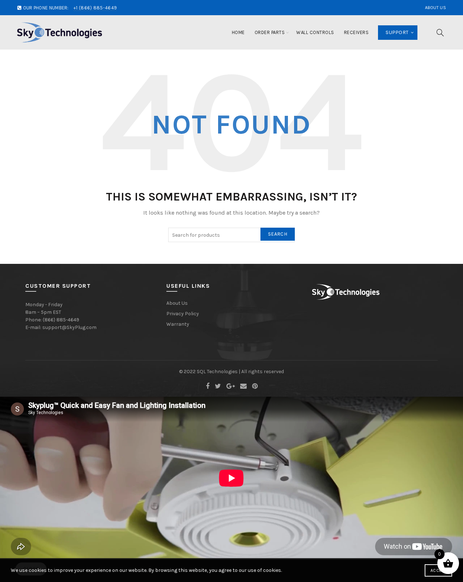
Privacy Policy (182, 314)
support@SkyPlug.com (69, 327)
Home (238, 32)
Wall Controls (315, 32)
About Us (435, 7)
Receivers (356, 32)
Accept (438, 570)
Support (397, 32)
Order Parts (270, 32)
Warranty (177, 324)
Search (277, 234)
